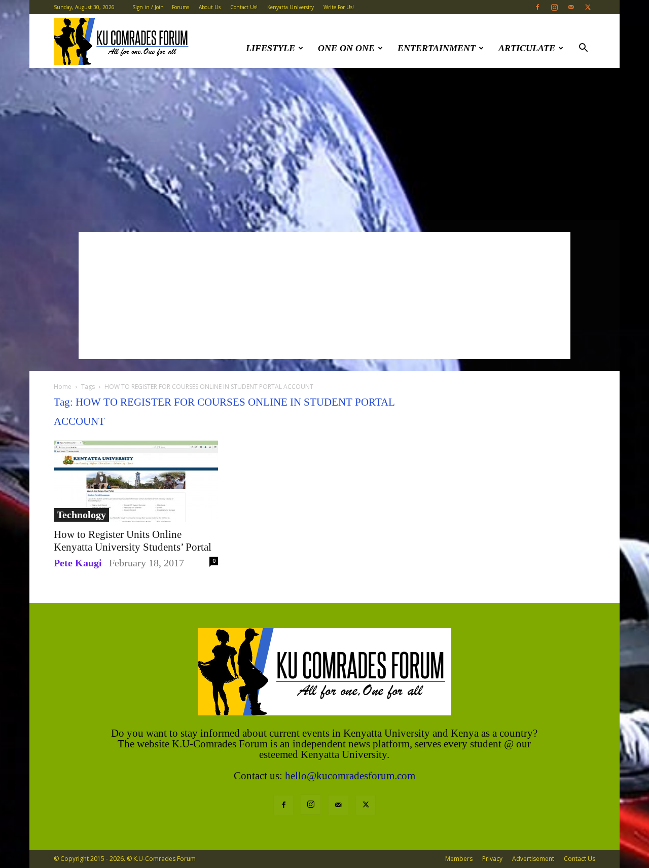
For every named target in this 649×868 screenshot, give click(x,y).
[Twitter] (587, 7)
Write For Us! (338, 7)
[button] (583, 49)
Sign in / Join (148, 7)
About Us (210, 7)
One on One (346, 48)
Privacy (492, 858)
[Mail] (571, 7)
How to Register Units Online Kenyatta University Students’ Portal (132, 540)
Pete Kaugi (78, 562)
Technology (81, 514)
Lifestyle (270, 48)
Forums (180, 7)
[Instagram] (554, 7)
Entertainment (437, 48)
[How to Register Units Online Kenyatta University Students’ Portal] (136, 481)
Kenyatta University (290, 7)
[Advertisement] (324, 144)
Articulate (526, 48)
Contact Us (579, 858)
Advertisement (533, 858)
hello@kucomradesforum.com (350, 776)
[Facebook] (537, 7)
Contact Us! (244, 7)
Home (62, 386)
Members (459, 858)
